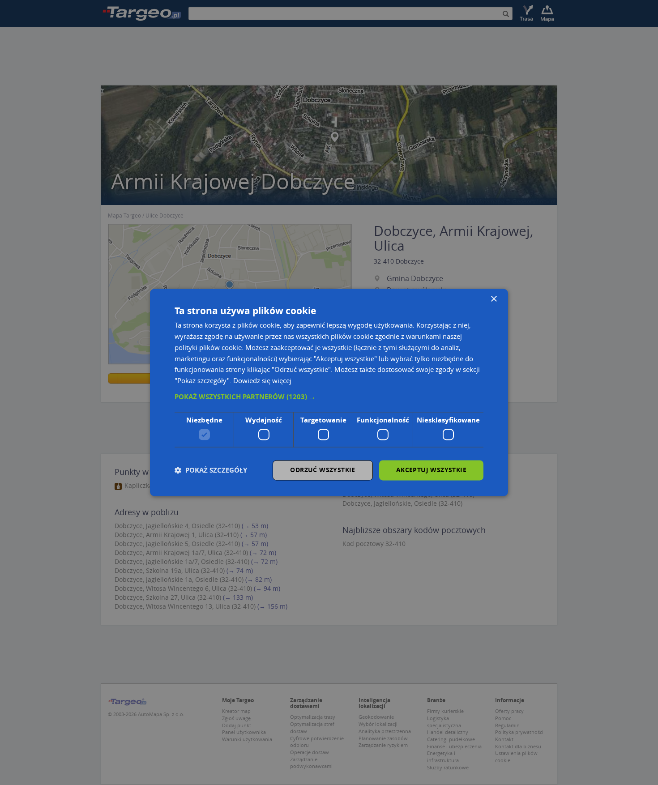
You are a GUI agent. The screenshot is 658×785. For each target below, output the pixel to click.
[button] (329, 397)
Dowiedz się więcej (262, 380)
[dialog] (329, 392)
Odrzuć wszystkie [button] (322, 470)
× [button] (493, 299)
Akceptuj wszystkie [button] (431, 470)
